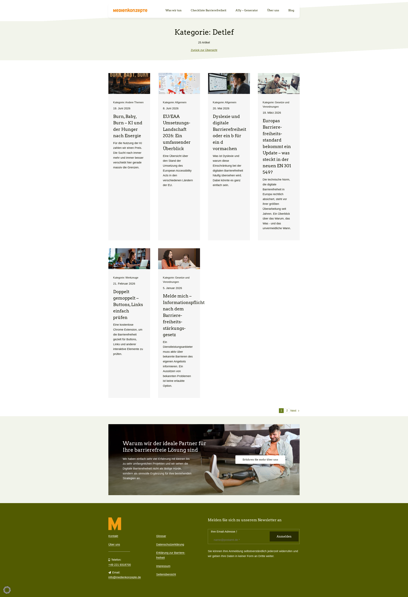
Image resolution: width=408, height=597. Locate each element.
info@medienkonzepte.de (124, 577)
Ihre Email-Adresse (224, 531)
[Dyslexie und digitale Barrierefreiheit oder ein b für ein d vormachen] (229, 156)
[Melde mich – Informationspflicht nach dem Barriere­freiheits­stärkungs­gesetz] (179, 323)
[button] (7, 590)
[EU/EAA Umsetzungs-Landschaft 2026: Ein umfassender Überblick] (179, 156)
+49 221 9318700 (119, 564)
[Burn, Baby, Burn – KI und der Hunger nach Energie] (129, 156)
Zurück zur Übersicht (204, 50)
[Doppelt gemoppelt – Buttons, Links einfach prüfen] (129, 323)
